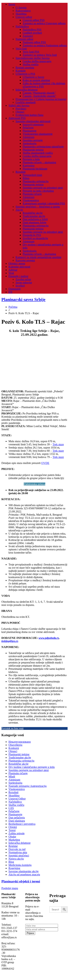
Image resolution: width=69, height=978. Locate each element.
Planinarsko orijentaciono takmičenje (43, 146)
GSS (11, 808)
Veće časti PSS (31, 51)
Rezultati (20, 171)
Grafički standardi (26, 102)
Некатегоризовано (19, 741)
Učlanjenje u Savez (33, 77)
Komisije (21, 70)
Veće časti (21, 48)
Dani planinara (16, 820)
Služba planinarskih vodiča (38, 152)
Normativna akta (17, 852)
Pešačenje (28, 127)
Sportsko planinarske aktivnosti (33, 121)
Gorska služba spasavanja (37, 61)
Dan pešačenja (16, 817)
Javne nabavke (24, 282)
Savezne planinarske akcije (23, 871)
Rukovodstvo (23, 10)
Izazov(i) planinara (33, 124)
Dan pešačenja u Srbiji (35, 219)
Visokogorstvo (31, 200)
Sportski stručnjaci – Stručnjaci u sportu (38, 206)
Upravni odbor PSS (34, 20)
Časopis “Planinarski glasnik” (39, 92)
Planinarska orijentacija (35, 181)
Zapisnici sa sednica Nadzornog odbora (45, 45)
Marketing (14, 839)
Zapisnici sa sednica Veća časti (40, 54)
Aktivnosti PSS (17, 118)
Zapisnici (28, 35)
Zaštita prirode (16, 833)
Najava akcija (16, 858)
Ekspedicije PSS (32, 235)
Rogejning (14, 868)
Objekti (12, 827)
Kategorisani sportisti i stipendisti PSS (44, 203)
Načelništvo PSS (32, 29)
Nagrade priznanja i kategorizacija (27, 785)
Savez (11, 4)
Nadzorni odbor (24, 39)
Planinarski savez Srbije (23, 299)
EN (10, 291)
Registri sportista (25, 67)
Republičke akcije (33, 212)
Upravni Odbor (17, 798)
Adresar (12, 269)
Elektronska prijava (34, 484)
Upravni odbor (24, 16)
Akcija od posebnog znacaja (24, 874)
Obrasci (20, 111)
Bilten (26, 178)
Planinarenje (29, 130)
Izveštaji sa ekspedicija (35, 238)
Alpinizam (28, 137)
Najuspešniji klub (32, 175)
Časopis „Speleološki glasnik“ (39, 95)
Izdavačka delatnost (27, 89)
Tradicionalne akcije (34, 216)
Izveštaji (20, 285)
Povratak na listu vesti (12, 728)
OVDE (45, 463)
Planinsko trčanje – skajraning (39, 162)
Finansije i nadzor (18, 276)
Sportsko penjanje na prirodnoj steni (43, 187)
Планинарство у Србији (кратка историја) (41, 99)
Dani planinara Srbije (34, 222)
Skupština (21, 13)
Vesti (11, 273)
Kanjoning (28, 165)
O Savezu (21, 7)
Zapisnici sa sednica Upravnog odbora (44, 23)
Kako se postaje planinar (36, 80)
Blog (11, 861)
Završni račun (23, 279)
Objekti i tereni (16, 263)
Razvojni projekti (25, 260)
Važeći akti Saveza (18, 105)
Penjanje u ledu (31, 159)
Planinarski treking (33, 149)
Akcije (19, 209)
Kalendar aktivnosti (19, 266)
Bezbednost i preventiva (21, 823)
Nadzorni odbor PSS (34, 42)
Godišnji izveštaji (32, 32)
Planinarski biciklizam (35, 168)
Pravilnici (21, 108)
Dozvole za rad (16, 849)
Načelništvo (22, 26)
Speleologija (29, 143)
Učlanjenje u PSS (25, 73)
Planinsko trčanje (32, 193)
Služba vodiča (30, 64)
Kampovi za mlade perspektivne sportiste (38, 257)
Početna (12, 306)
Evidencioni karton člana (29, 114)
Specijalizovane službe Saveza (33, 58)
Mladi (11, 776)
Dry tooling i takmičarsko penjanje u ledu (31, 767)
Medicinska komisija (19, 864)
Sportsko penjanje (33, 140)
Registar (13, 846)
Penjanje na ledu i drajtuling (38, 190)
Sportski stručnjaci (18, 855)
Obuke (12, 836)
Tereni (12, 830)
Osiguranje (14, 288)
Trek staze (58, 444)
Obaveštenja (15, 744)
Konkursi (13, 748)
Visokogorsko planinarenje (38, 133)
